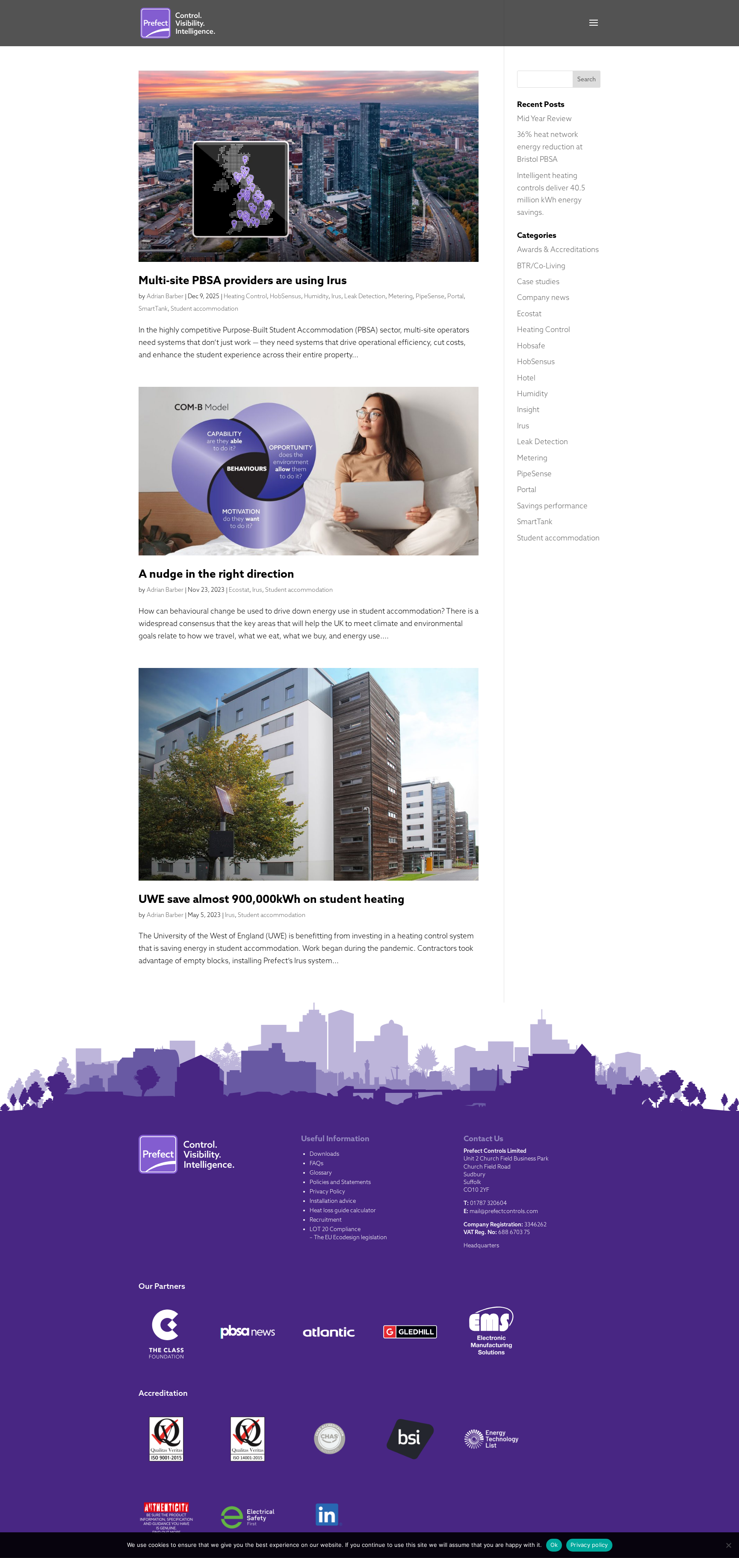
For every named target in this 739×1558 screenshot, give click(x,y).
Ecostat (239, 590)
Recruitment (326, 1219)
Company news (543, 297)
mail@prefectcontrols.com (504, 1211)
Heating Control (245, 296)
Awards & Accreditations (558, 249)
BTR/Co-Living (541, 265)
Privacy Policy (327, 1191)
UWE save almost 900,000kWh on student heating (272, 899)
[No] (728, 1545)
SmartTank (153, 308)
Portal (455, 296)
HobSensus (285, 296)
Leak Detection (364, 296)
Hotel (526, 377)
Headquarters (481, 1245)
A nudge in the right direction (216, 574)
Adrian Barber (165, 296)
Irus (336, 296)
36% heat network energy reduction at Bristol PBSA (549, 146)
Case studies (538, 281)
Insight (528, 409)
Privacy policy (589, 1544)
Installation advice (333, 1200)
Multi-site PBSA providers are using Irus (243, 280)
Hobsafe (531, 345)
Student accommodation (204, 308)
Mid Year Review (544, 118)
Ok (554, 1544)
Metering (400, 296)
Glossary (321, 1172)
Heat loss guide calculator (343, 1210)
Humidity (316, 296)
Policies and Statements (340, 1181)
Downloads (324, 1153)
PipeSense (430, 296)
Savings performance (552, 505)
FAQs (316, 1163)
